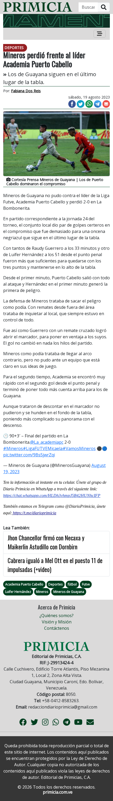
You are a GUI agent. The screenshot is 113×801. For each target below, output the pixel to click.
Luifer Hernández (18, 591)
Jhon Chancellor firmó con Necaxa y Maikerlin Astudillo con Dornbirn (46, 542)
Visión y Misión (56, 622)
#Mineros (13, 448)
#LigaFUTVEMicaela (43, 448)
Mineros (42, 591)
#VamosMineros (79, 448)
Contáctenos (56, 628)
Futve (86, 584)
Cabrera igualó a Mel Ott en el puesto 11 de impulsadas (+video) (55, 565)
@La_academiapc (46, 442)
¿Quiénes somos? (56, 615)
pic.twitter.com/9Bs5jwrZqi (29, 455)
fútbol (72, 584)
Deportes (55, 584)
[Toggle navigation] (100, 34)
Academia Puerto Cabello (24, 584)
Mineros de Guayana (68, 591)
